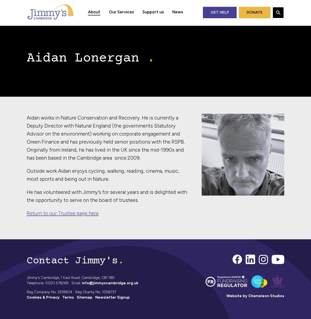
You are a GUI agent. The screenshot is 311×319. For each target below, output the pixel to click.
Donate (255, 12)
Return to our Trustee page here (63, 213)
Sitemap (84, 297)
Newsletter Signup (112, 297)
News (177, 11)
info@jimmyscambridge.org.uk (110, 283)
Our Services (121, 11)
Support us (153, 11)
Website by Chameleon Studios (255, 296)
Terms (68, 297)
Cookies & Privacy (43, 297)
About (94, 11)
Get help (220, 12)
